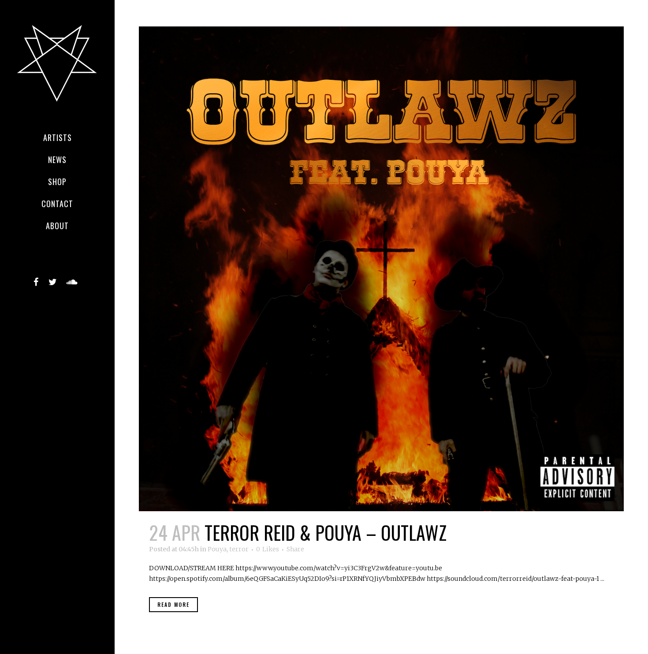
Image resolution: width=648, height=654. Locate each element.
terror (239, 549)
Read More (173, 604)
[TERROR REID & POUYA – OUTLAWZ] (381, 268)
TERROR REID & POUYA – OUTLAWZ (326, 532)
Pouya (217, 549)
